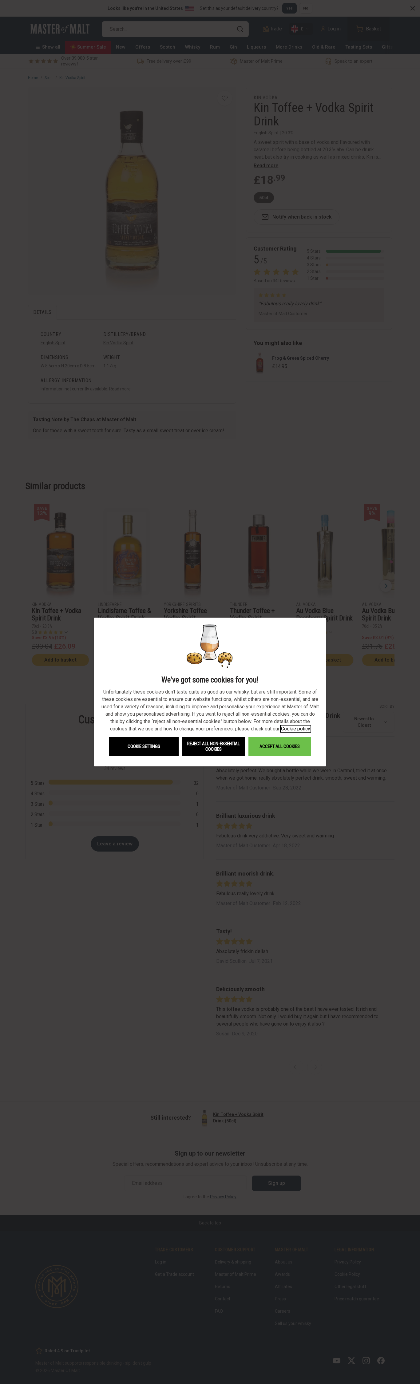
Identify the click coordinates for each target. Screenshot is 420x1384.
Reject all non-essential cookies (213, 746)
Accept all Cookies (280, 746)
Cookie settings (144, 746)
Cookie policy (295, 729)
